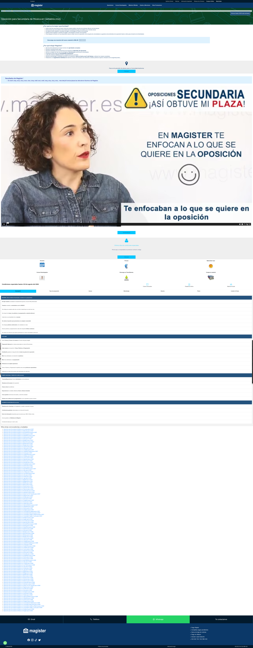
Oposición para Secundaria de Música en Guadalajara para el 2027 (19, 464)
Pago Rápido (195, 627)
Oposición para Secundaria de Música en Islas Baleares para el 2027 (20, 468)
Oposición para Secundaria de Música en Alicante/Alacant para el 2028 (20, 524)
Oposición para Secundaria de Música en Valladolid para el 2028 (19, 598)
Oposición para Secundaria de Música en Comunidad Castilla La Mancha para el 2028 (24, 606)
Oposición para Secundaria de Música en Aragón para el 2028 (18, 610)
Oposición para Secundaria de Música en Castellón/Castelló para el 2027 (21, 451)
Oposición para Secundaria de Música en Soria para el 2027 (18, 498)
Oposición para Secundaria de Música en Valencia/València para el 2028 (21, 596)
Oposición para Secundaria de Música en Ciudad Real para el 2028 (19, 546)
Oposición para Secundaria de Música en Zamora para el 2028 (18, 599)
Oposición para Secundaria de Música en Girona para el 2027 (18, 460)
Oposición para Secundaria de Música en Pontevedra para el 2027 (19, 490)
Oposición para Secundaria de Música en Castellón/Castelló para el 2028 (21, 542)
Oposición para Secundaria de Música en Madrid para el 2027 (18, 479)
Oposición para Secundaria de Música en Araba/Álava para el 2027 (19, 435)
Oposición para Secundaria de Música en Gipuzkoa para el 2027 (19, 459)
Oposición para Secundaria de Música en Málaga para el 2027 (18, 481)
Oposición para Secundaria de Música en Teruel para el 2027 (18, 501)
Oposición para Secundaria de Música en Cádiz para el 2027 (18, 448)
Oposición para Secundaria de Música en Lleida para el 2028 (18, 568)
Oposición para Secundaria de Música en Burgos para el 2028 (18, 536)
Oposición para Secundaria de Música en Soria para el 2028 (18, 590)
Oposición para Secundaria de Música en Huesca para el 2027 (18, 467)
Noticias (177, 1)
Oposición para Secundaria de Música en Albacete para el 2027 (18, 430)
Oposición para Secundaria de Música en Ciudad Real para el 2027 (19, 454)
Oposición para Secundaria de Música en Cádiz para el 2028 (18, 539)
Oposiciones (110, 5)
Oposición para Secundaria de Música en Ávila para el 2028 (18, 530)
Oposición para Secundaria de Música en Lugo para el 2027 (18, 478)
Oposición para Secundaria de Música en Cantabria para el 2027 (19, 449)
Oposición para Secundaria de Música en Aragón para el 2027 (18, 519)
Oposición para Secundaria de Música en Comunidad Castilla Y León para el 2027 (23, 516)
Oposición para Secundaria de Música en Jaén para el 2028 (18, 561)
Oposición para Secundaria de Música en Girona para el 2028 (18, 552)
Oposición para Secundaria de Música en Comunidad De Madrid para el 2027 (22, 511)
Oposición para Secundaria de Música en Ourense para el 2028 (18, 579)
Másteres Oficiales (133, 5)
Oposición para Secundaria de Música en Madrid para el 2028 (18, 571)
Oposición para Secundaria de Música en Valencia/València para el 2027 (21, 505)
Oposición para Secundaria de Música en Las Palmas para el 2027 (19, 473)
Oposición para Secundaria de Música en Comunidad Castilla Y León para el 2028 (23, 607)
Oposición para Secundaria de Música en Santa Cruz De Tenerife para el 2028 (22, 585)
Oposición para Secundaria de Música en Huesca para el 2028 (18, 558)
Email (33, 619)
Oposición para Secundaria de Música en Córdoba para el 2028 (18, 547)
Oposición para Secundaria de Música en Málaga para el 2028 (18, 572)
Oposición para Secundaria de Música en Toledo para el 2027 (18, 503)
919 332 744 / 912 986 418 (199, 639)
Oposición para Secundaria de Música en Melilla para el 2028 (18, 574)
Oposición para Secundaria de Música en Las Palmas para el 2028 (19, 565)
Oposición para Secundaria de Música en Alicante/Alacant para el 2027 (20, 432)
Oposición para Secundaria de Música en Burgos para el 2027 (18, 445)
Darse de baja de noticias (198, 632)
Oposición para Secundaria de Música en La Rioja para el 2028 (18, 563)
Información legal (171, 646)
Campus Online (210, 1)
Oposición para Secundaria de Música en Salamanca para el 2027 (19, 492)
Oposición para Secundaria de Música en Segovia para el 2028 (18, 587)
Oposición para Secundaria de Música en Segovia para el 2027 (18, 495)
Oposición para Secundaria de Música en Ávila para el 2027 (18, 438)
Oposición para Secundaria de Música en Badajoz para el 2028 (18, 531)
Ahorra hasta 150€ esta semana (240, 13)
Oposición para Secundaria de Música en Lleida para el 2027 (18, 476)
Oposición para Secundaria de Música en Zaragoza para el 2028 (19, 601)
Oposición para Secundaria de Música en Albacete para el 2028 (18, 522)
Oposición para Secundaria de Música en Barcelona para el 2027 (19, 441)
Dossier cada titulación (198, 636)
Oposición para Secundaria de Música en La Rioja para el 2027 (18, 471)
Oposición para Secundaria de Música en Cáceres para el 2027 (18, 446)
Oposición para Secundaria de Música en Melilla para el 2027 (18, 482)
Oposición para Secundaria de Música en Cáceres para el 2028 (18, 538)
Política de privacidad (103, 646)
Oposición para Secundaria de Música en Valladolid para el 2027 (19, 506)
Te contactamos (221, 619)
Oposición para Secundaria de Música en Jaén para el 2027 (18, 470)
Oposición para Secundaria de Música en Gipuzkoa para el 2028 (19, 550)
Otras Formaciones (157, 5)
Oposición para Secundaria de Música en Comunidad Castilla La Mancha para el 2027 (24, 514)
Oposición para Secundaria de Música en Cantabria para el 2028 (19, 541)
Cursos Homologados (121, 5)
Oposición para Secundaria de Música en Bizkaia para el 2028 (18, 535)
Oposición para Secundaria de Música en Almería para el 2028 (18, 525)
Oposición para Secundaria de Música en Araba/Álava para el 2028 (19, 527)
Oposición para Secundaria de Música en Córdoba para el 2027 (18, 456)
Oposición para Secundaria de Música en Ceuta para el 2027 (18, 453)
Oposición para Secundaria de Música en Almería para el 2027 (18, 434)
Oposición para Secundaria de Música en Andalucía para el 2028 (19, 609)
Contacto (32, 1)
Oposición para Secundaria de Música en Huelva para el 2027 (18, 465)
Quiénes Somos (169, 1)
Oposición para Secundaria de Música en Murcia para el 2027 (18, 484)
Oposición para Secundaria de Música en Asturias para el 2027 (18, 437)
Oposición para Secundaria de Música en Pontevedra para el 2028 (19, 582)
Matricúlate (219, 1)
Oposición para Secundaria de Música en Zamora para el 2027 (18, 508)
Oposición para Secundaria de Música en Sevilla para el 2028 (18, 588)
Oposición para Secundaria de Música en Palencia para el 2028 (18, 580)
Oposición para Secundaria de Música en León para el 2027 (18, 475)
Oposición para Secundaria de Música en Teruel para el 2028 (18, 593)
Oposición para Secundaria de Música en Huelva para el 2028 (18, 557)
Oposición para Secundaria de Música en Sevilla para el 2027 (18, 497)
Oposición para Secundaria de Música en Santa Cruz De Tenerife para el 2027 (22, 494)
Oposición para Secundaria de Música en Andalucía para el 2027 (19, 517)
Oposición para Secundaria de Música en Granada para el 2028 (18, 553)
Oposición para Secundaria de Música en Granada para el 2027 (18, 462)
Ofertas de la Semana (199, 1)
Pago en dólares (196, 634)
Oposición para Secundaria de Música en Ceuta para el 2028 (18, 544)
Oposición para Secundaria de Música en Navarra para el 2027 (18, 486)
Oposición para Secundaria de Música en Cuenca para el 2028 (18, 549)
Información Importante (186, 1)
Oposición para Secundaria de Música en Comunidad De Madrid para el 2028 (22, 602)
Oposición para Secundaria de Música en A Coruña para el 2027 (19, 429)
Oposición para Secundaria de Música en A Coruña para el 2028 (19, 520)
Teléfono (96, 619)
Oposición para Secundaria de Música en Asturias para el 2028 (18, 528)
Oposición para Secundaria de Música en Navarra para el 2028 (18, 577)
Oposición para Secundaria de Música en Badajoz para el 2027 (18, 440)
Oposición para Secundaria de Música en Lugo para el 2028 (18, 569)
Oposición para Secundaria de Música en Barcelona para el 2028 (19, 533)
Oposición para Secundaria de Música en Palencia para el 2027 (18, 489)
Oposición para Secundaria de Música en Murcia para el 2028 (18, 576)
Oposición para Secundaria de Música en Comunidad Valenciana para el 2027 (22, 512)
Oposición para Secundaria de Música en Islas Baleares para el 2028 (20, 560)
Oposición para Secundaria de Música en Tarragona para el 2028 (19, 591)
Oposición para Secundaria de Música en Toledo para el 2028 (18, 595)
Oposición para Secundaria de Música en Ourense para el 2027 (18, 487)
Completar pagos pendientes (199, 630)
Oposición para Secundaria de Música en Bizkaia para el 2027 (18, 443)
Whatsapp (159, 619)
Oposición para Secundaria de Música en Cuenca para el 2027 (18, 457)
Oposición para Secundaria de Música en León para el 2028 (18, 566)
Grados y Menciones (145, 5)
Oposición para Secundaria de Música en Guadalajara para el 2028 (19, 555)
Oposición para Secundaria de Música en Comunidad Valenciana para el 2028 (22, 604)
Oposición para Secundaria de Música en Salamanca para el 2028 (19, 583)
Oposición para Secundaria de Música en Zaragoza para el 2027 (19, 509)
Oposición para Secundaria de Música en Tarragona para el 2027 (19, 500)
